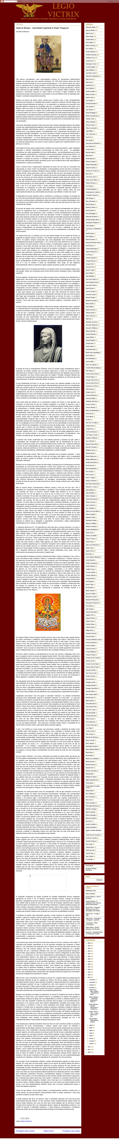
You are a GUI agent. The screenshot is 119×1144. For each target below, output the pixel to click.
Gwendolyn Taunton (91, 195)
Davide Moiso (89, 587)
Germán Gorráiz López (92, 664)
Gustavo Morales (90, 407)
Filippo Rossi (89, 630)
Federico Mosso (90, 627)
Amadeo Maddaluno (91, 529)
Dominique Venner (91, 64)
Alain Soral (89, 82)
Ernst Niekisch (90, 88)
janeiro (91, 1043)
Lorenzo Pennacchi (91, 725)
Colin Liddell (89, 225)
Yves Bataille (89, 859)
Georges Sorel (89, 264)
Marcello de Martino (91, 737)
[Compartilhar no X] (25, 1118)
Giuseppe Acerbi (90, 682)
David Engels (89, 581)
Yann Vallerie (89, 856)
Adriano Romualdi (91, 164)
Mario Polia (89, 752)
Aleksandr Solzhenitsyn (92, 76)
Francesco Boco (90, 636)
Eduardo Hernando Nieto (93, 242)
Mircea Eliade (90, 303)
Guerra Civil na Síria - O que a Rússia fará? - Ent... (94, 1014)
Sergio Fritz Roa (90, 309)
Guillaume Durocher (91, 401)
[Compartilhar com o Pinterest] (28, 1118)
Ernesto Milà (89, 361)
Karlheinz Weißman (91, 438)
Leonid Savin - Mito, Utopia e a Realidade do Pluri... (94, 992)
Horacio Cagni (90, 270)
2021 (89, 956)
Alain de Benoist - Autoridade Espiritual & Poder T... (93, 999)
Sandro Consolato (91, 824)
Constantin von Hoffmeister (93, 228)
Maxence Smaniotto (91, 771)
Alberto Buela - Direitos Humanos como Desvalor (93, 928)
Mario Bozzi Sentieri (91, 746)
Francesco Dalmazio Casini (93, 639)
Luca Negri (89, 728)
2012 (89, 1047)
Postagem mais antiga (71, 1131)
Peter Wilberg (90, 793)
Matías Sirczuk (90, 761)
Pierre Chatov (90, 474)
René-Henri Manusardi (92, 483)
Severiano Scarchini (91, 838)
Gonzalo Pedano (90, 691)
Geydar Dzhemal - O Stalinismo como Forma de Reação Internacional (93, 903)
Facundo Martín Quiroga (93, 367)
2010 (89, 1052)
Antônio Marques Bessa (92, 219)
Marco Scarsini (90, 740)
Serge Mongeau (90, 490)
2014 (89, 974)
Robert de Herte (90, 94)
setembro (92, 987)
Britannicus (89, 554)
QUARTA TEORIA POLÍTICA (91, 869)
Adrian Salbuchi (90, 122)
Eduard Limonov (90, 239)
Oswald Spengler (90, 67)
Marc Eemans (89, 734)
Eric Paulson (89, 606)
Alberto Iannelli (90, 514)
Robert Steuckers (90, 45)
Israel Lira (89, 137)
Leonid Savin (89, 61)
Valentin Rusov (90, 847)
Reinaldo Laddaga (91, 809)
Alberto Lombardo (91, 128)
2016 (89, 969)
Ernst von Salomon (91, 364)
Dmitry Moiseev (90, 590)
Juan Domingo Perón (92, 282)
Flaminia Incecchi (91, 633)
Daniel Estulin (90, 233)
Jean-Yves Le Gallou (91, 422)
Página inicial (48, 1131)
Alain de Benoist (26, 1121)
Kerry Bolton (89, 48)
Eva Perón (89, 254)
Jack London (89, 106)
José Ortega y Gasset (91, 435)
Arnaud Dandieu (90, 340)
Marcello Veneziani (91, 447)
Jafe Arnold (89, 140)
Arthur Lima (89, 548)
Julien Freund (90, 719)
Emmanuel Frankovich (92, 603)
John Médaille (90, 276)
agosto (91, 1025)
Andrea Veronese (90, 538)
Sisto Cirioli (89, 844)
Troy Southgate (90, 508)
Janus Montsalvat (91, 703)
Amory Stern (89, 532)
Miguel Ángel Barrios (92, 780)
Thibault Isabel (90, 312)
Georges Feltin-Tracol (92, 380)
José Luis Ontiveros (91, 432)
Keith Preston (90, 288)
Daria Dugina (89, 236)
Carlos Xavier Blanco (92, 180)
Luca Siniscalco (90, 146)
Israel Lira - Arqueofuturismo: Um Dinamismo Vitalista (94, 932)
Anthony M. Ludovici (92, 170)
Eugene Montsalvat (91, 251)
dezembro (92, 979)
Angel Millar (89, 131)
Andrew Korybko (91, 167)
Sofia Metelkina (90, 493)
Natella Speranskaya (91, 462)
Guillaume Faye (90, 57)
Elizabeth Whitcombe (92, 599)
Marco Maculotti (90, 201)
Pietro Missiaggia (90, 213)
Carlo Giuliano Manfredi (93, 557)
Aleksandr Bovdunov (92, 216)
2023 (89, 951)
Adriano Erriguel (90, 161)
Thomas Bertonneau (91, 499)
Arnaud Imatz (90, 343)
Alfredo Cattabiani (91, 526)
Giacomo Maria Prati (92, 383)
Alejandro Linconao (91, 322)
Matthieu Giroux (90, 450)
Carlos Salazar (90, 346)
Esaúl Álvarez (89, 245)
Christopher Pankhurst (92, 222)
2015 (89, 972)
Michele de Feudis (91, 777)
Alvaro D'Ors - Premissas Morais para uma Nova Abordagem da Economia (93, 909)
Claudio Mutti (90, 39)
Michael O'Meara (91, 207)
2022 (89, 953)
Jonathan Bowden (91, 715)
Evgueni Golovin (90, 618)
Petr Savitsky (89, 471)
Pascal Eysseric (90, 465)
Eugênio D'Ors (90, 615)
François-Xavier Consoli (92, 657)
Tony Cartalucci (90, 505)
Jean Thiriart (89, 109)
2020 (89, 959)
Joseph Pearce (90, 429)
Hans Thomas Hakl (91, 694)
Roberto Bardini (90, 812)
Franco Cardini (90, 645)
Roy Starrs (89, 821)
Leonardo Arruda (91, 294)
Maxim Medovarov (91, 456)
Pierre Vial (89, 800)
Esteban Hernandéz (91, 612)
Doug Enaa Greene (91, 596)
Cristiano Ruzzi (90, 578)
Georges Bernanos (91, 261)
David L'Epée (89, 584)
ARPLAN (88, 319)
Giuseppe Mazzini (91, 685)
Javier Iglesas (89, 416)
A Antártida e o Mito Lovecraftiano (91, 923)
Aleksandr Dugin (90, 27)
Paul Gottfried (90, 210)
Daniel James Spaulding (92, 352)
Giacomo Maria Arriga (92, 667)
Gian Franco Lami (91, 673)
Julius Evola (89, 33)
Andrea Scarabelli (91, 535)
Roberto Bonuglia (91, 815)
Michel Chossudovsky (92, 116)
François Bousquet (91, 189)
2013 (89, 977)
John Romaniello (90, 713)
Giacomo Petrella (90, 670)
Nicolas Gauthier (90, 91)
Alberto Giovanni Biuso (92, 511)
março (91, 1038)
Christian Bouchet (91, 103)
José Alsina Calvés (91, 73)
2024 (89, 948)
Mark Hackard (90, 204)
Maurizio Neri (90, 767)
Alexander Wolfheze (91, 328)
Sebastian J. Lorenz (91, 487)
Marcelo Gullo (90, 152)
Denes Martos (89, 355)
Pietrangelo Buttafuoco (92, 806)
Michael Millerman (91, 459)
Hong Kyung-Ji (90, 697)
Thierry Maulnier (91, 496)
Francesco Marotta (91, 642)
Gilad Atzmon (90, 389)
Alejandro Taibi (90, 517)
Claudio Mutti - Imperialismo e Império (94, 1020)
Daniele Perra (89, 85)
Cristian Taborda (90, 575)
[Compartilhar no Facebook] (27, 1118)
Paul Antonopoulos (91, 468)
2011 (89, 1049)
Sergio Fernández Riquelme (93, 830)
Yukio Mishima (90, 70)
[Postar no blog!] (23, 1118)
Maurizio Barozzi (90, 764)
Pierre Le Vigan (90, 477)
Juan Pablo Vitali (91, 285)
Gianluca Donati (90, 676)
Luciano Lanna (90, 731)
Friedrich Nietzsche (91, 54)
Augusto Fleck (90, 551)
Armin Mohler (90, 337)
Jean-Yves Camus (90, 709)
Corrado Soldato (90, 572)
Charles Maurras (90, 566)
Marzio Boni (89, 755)
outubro (91, 985)
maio (91, 1033)
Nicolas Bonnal (90, 158)
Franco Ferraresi (90, 648)
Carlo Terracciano (91, 177)
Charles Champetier (91, 563)
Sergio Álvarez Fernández (93, 835)
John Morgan (89, 198)
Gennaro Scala (90, 661)
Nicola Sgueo (89, 783)
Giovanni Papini (90, 398)
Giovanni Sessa (90, 267)
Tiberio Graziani (90, 502)
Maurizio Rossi (90, 453)
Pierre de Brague (90, 803)
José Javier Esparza (91, 279)
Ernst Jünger (89, 42)
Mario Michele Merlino (92, 749)
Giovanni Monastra (91, 395)
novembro (92, 982)
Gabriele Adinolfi (90, 258)
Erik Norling (89, 609)
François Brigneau (91, 651)
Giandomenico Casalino (92, 192)
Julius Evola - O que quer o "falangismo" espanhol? (93, 919)
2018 (89, 964)
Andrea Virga (89, 97)
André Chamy (90, 541)
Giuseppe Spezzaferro (92, 688)
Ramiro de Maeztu (91, 480)
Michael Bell (89, 774)
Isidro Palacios (90, 700)
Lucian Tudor (89, 149)
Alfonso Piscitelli (90, 331)
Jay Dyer (88, 419)
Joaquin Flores (90, 425)
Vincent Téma (90, 853)
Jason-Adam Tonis (91, 706)
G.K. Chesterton (90, 134)
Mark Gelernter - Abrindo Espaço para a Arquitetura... (94, 1007)
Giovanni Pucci (90, 679)
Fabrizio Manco (90, 624)
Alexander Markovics (92, 325)
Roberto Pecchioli (91, 818)
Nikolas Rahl (89, 790)
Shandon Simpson (91, 841)
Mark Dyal (89, 155)
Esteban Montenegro (91, 248)
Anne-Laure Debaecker (92, 545)
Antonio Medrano (91, 334)
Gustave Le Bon (90, 404)
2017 (89, 967)
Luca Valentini (90, 441)
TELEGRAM (89, 865)
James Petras (89, 413)
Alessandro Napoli (91, 520)
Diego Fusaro (89, 79)
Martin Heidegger (91, 112)
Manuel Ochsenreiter (92, 444)
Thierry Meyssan (90, 316)
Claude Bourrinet (91, 349)
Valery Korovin (90, 850)
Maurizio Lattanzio (91, 300)
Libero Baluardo (90, 722)
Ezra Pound (89, 186)
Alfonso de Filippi (91, 523)
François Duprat (90, 377)
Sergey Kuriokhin (91, 827)
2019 (89, 961)
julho (91, 1027)
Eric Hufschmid (90, 358)
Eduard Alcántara (91, 183)
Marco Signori (90, 743)
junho (91, 1030)
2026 (89, 943)
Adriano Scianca (90, 125)
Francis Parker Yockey (92, 374)
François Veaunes (90, 655)
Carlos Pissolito (90, 560)
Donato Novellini (90, 593)
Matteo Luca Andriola (92, 758)
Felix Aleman (89, 370)
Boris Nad (88, 174)
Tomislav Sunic (90, 119)
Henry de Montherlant (92, 410)
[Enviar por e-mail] (21, 1118)
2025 (89, 945)
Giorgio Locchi (90, 392)
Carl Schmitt (89, 100)
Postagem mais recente (25, 1131)
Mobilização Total (91, 890)
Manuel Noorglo (90, 297)
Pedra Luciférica (90, 893)
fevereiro (92, 1041)
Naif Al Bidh (89, 306)
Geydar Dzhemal (90, 51)
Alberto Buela (90, 36)
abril (90, 1035)
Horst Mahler (89, 273)
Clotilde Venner (90, 569)
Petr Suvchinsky (90, 796)
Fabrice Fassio (90, 621)
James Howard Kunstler (92, 143)
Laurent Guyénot (90, 291)
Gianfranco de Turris (92, 386)
